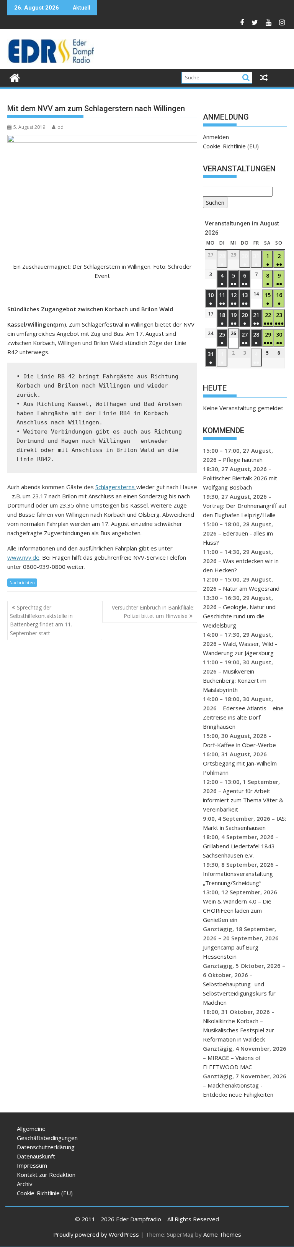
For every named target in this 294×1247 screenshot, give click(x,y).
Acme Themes (222, 1234)
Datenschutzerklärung (46, 1147)
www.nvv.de (23, 557)
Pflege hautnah (243, 459)
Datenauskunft (36, 1156)
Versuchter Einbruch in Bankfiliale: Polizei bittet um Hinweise (153, 611)
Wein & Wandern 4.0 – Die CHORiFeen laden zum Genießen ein (237, 910)
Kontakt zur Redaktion (46, 1174)
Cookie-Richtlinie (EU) (231, 146)
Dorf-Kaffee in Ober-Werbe (239, 745)
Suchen (213, 203)
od (60, 127)
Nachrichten (22, 582)
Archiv (25, 1184)
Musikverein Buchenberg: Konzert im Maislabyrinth (234, 680)
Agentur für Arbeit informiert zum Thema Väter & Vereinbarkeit (243, 800)
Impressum (32, 1165)
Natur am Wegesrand (251, 588)
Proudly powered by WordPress (96, 1234)
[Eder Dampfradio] (15, 77)
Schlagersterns (115, 487)
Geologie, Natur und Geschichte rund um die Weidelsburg (239, 616)
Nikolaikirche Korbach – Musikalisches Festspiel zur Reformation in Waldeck (238, 1030)
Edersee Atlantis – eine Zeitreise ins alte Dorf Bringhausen (243, 717)
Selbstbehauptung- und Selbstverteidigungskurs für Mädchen (239, 993)
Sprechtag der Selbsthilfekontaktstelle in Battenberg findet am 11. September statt (41, 620)
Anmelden (216, 137)
